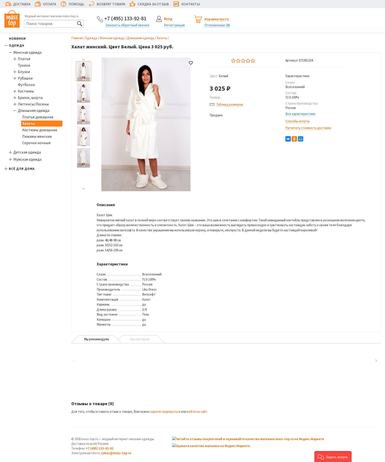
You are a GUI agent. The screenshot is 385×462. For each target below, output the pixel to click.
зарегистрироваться (165, 411)
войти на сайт (197, 411)
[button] (333, 456)
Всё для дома (22, 168)
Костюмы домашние (39, 129)
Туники (24, 65)
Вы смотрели (139, 339)
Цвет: (219, 76)
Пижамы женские (37, 136)
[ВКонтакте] (288, 139)
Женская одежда (27, 52)
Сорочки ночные (36, 142)
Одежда (16, 45)
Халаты (28, 123)
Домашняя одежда (33, 110)
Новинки (17, 38)
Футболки (26, 84)
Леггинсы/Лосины (33, 104)
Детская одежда (27, 152)
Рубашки (25, 78)
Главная (77, 38)
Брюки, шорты (30, 97)
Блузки (24, 71)
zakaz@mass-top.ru (116, 453)
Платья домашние (37, 117)
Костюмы (26, 91)
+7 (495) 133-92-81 (125, 18)
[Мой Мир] (300, 139)
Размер (215, 97)
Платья (24, 58)
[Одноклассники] (294, 139)
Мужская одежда (27, 159)
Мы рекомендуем (96, 339)
